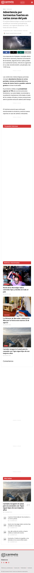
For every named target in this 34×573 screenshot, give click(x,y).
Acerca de (16, 568)
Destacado (9, 9)
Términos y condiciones (7, 568)
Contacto (30, 568)
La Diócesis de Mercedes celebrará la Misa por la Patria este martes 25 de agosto (16, 320)
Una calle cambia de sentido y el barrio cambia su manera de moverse (18, 532)
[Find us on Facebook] (1, 563)
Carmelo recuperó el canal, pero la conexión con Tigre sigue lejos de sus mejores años (16, 351)
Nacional (6, 315)
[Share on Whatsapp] (20, 52)
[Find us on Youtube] (6, 563)
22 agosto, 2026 (7, 355)
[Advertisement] (17, 193)
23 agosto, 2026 (7, 294)
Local (6, 345)
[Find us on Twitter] (3, 563)
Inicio (4, 9)
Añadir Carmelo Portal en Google (13, 33)
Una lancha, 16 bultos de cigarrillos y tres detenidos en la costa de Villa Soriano (18, 539)
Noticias (6, 284)
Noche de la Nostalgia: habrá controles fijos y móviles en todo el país (15, 290)
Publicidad (23, 568)
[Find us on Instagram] (8, 563)
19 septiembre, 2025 (8, 30)
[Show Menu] (32, 2)
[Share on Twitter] (13, 52)
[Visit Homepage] (7, 2)
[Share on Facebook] (6, 52)
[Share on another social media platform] (28, 52)
